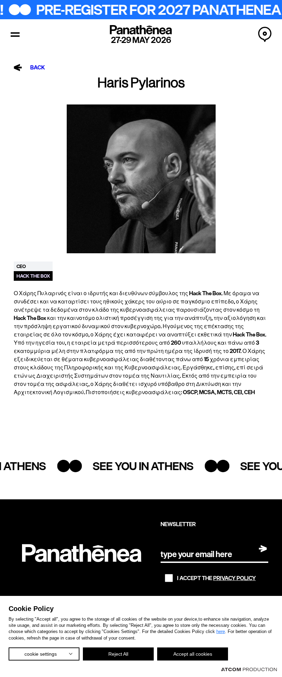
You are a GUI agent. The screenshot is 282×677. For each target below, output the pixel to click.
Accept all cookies (192, 654)
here (220, 631)
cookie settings (40, 654)
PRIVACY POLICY (234, 578)
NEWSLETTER (178, 524)
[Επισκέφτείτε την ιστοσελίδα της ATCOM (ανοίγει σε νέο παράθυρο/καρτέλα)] (249, 669)
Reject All (118, 654)
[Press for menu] (15, 34)
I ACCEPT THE (216, 578)
